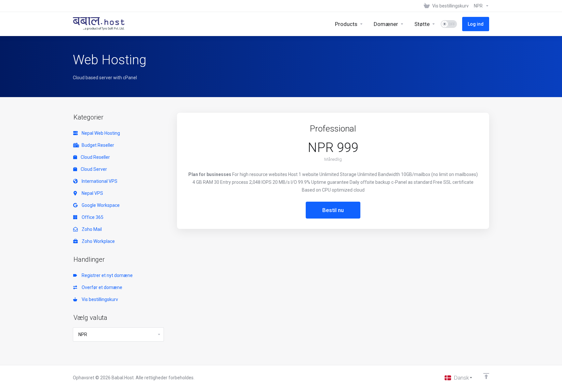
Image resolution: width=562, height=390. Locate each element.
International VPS (98, 181)
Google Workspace (100, 205)
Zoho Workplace (97, 241)
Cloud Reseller (95, 157)
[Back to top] (486, 376)
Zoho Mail (91, 229)
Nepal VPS (91, 193)
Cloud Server (93, 169)
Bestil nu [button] (333, 210)
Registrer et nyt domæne (106, 275)
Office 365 (91, 217)
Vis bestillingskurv (99, 299)
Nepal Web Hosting (100, 133)
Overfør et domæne (101, 287)
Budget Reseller (97, 145)
